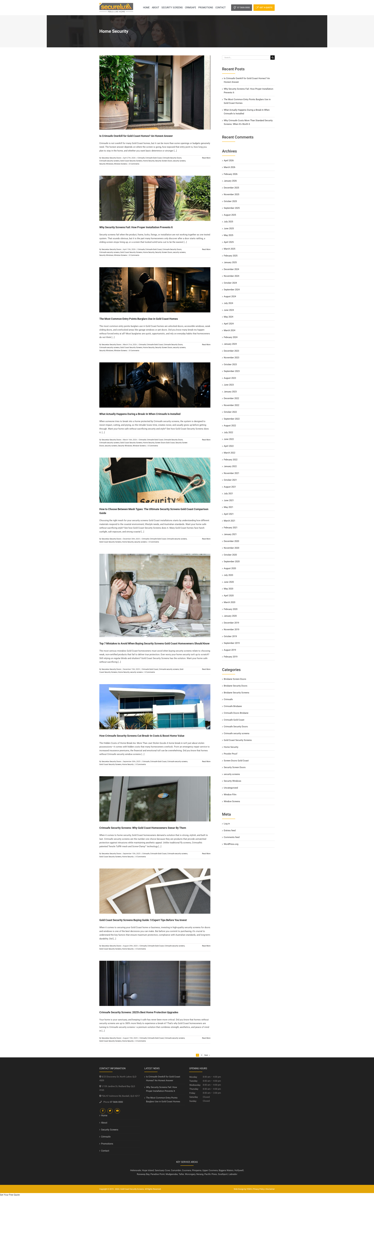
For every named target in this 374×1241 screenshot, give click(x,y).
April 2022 (229, 446)
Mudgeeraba (172, 1174)
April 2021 (229, 514)
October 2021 (230, 480)
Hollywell (239, 1170)
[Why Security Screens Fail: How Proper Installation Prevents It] (154, 198)
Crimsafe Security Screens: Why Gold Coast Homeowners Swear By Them (142, 827)
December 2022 (231, 398)
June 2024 (229, 310)
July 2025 (228, 221)
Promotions (107, 1143)
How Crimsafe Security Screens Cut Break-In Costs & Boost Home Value (141, 735)
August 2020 (230, 568)
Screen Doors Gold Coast (165, 443)
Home (104, 1115)
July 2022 (228, 432)
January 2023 (230, 391)
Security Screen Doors (163, 161)
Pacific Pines (210, 1174)
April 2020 (229, 595)
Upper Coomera (210, 1170)
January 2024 (230, 344)
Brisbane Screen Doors (235, 679)
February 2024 (230, 337)
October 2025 (230, 201)
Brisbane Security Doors (235, 685)
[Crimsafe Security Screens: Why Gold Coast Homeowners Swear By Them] (154, 798)
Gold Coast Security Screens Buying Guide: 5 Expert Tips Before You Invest (143, 920)
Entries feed (230, 830)
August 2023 (230, 378)
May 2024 (228, 316)
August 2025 (230, 215)
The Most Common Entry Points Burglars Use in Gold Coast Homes (138, 318)
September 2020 (232, 561)
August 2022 (230, 425)
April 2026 (229, 160)
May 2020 (228, 588)
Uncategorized (231, 787)
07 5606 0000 (243, 7)
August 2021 (230, 486)
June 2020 (229, 582)
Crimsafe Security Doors (171, 158)
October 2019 (230, 636)
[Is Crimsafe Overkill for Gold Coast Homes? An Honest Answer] (154, 92)
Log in (227, 823)
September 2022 (232, 419)
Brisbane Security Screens (236, 692)
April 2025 (229, 242)
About (104, 1122)
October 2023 (230, 364)
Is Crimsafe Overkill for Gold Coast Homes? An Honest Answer (136, 135)
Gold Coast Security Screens (131, 161)
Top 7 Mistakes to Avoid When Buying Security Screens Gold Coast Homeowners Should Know (154, 643)
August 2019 (230, 650)
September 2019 (232, 643)
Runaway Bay (143, 1174)
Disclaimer (270, 1189)
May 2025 (228, 235)
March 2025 (229, 248)
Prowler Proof (230, 753)
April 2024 (229, 323)
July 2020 (228, 575)
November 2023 (231, 357)
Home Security (148, 161)
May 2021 (228, 507)
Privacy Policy (258, 1189)
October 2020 (230, 554)
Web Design (239, 1189)
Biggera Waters (226, 1170)
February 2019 (230, 656)
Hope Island (148, 1170)
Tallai (181, 1174)
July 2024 (228, 303)
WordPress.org (231, 844)
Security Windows (106, 164)
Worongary (190, 1174)
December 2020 (231, 541)
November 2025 (231, 194)
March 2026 (229, 167)
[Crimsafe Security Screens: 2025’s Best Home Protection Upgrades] (154, 983)
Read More (206, 158)
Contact (105, 1150)
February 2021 (230, 527)
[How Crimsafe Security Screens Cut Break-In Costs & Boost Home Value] (154, 706)
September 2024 (232, 289)
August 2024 (230, 296)
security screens (179, 161)
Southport (223, 1174)
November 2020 (231, 548)
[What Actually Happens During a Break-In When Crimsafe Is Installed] (154, 385)
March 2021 (229, 520)
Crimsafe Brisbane (233, 706)
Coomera (186, 1170)
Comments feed (231, 837)
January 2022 (230, 466)
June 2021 (229, 500)
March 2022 (229, 452)
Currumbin (176, 1170)
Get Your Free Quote (10, 1194)
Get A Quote (266, 7)
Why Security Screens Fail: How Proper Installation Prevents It (136, 227)
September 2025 (232, 208)
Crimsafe (141, 158)
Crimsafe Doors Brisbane (236, 713)
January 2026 (230, 181)
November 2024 (231, 276)
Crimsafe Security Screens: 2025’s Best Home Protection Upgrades (138, 1012)
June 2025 (229, 228)
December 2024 (231, 269)
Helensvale (135, 1170)
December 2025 (231, 187)
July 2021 (228, 493)
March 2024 (229, 330)
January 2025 (230, 262)
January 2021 (230, 534)
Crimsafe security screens (109, 161)
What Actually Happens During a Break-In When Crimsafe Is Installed (139, 413)
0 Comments (134, 164)
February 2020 (230, 609)
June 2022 (229, 439)
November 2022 (231, 405)
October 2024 (230, 283)
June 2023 (229, 384)
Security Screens (109, 1129)
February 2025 (230, 255)
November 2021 (231, 473)
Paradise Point (157, 1174)
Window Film (230, 794)
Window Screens (120, 164)
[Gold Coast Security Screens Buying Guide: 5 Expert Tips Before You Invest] (154, 891)
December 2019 (231, 622)
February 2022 (230, 459)
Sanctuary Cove (162, 1170)
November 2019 (231, 629)
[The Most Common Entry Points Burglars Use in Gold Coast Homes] (154, 289)
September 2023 (232, 371)
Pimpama (196, 1170)
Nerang (199, 1174)
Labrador (233, 1174)
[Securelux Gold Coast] (116, 4)
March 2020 (229, 602)
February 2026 (230, 174)
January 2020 (230, 616)
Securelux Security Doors (111, 158)
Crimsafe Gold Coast (153, 158)
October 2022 (230, 412)
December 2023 (231, 351)
